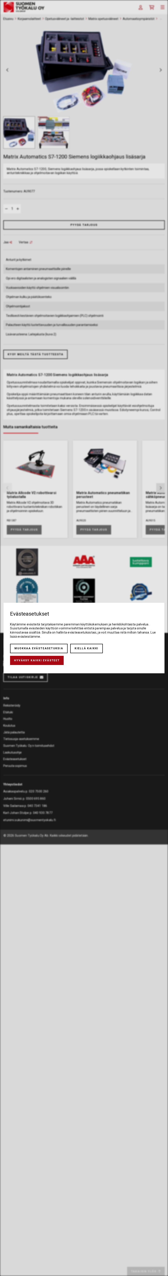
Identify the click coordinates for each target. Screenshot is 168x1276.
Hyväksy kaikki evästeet (37, 660)
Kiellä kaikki (86, 648)
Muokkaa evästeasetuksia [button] (38, 648)
